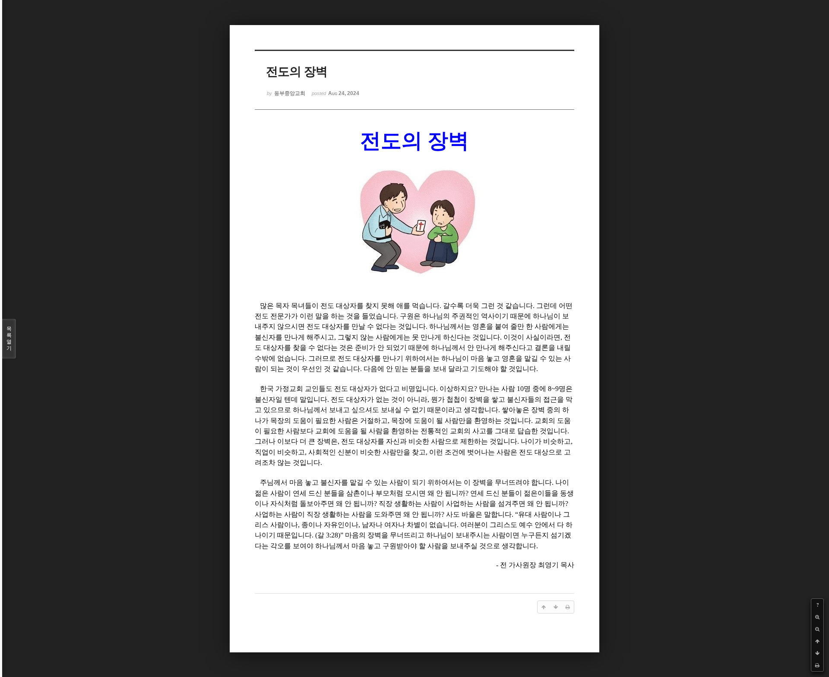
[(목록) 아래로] (817, 653)
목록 (9, 338)
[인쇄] (817, 665)
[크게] (817, 617)
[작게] (817, 629)
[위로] (817, 641)
